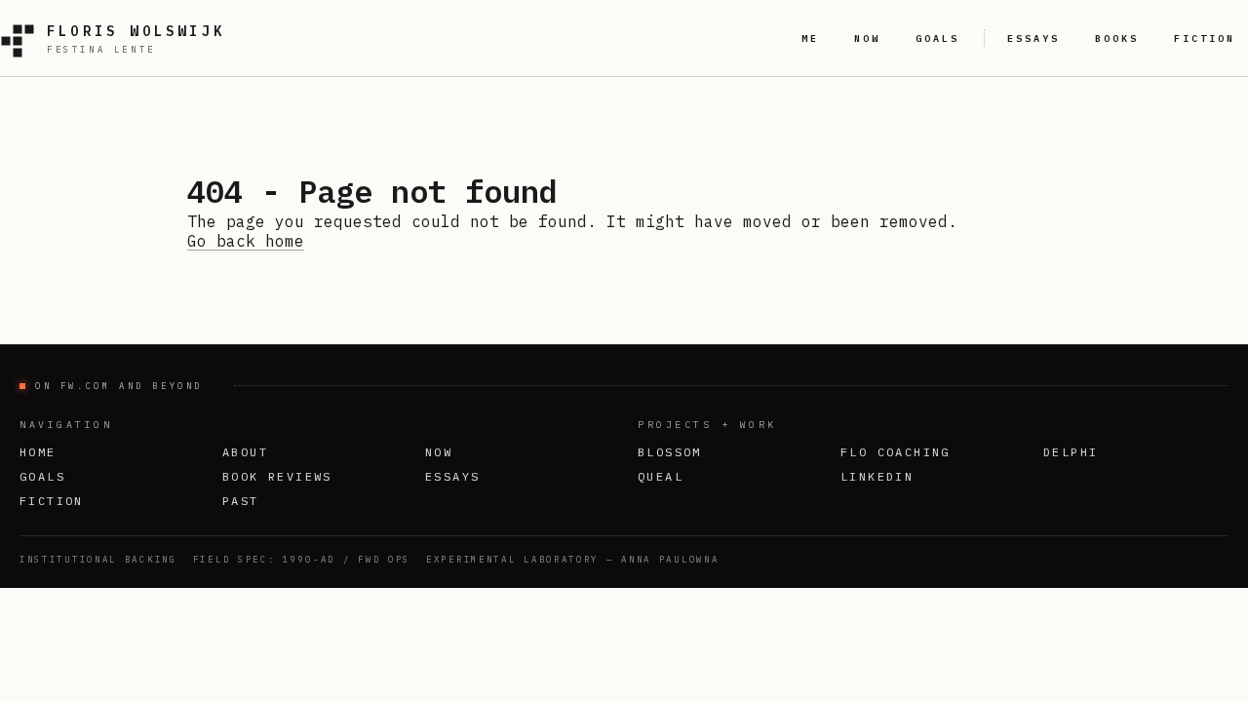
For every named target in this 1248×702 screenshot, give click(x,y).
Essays (452, 476)
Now (438, 452)
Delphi (1070, 452)
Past (240, 500)
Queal (660, 476)
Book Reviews (277, 476)
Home (38, 452)
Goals (42, 476)
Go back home (245, 241)
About (245, 452)
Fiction (52, 500)
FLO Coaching (895, 452)
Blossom (670, 452)
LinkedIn (877, 476)
